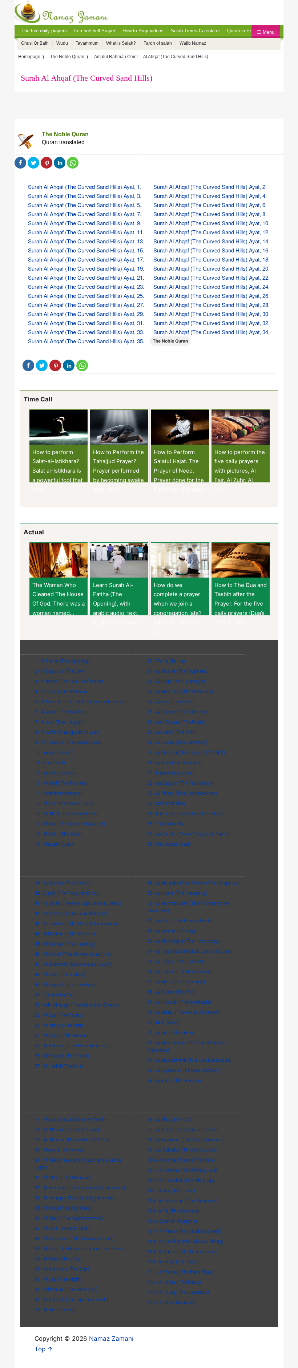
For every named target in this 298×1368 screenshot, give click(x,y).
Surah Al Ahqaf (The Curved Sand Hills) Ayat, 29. (86, 313)
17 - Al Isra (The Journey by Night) (70, 823)
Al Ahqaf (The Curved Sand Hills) (175, 56)
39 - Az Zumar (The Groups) (64, 883)
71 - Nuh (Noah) (163, 1022)
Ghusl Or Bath (35, 43)
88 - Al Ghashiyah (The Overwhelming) (74, 1238)
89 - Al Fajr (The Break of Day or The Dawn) (80, 1248)
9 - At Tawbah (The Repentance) (68, 742)
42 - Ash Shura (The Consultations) (71, 913)
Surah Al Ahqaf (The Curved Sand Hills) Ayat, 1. (84, 186)
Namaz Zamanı (111, 1338)
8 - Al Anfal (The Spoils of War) (67, 732)
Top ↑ (44, 1349)
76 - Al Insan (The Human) (174, 1080)
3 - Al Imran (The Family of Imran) (69, 681)
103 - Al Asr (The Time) (171, 1190)
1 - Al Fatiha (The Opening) (62, 661)
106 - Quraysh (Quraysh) (172, 1221)
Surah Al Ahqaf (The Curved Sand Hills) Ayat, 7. (84, 214)
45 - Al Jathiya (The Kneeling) (65, 944)
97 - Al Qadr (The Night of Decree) (182, 1129)
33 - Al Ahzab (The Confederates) (182, 793)
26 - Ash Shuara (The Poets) (176, 722)
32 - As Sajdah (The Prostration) (180, 783)
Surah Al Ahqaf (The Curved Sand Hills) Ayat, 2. (210, 186)
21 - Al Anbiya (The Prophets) (177, 671)
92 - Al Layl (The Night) (58, 1279)
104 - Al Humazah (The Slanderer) (182, 1200)
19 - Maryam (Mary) (54, 844)
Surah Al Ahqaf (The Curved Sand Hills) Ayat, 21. (86, 277)
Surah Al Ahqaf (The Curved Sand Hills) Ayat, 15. (86, 250)
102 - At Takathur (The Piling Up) (181, 1180)
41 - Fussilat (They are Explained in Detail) (78, 903)
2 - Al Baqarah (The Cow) (60, 671)
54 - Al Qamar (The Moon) (61, 1035)
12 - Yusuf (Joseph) (55, 773)
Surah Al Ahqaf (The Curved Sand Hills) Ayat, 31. (86, 323)
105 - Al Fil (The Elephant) (173, 1211)
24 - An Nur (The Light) (170, 701)
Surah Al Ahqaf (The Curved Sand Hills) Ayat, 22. (211, 277)
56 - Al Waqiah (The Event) (62, 1056)
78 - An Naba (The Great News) (67, 1129)
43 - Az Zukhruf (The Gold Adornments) (76, 923)
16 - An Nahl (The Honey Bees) (66, 813)
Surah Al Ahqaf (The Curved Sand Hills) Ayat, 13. (86, 241)
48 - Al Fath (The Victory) (60, 974)
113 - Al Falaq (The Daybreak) (178, 1292)
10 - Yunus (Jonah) (54, 752)
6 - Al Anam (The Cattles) (60, 712)
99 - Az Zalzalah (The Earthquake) (182, 1150)
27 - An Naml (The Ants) (172, 732)
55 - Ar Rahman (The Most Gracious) (72, 1045)
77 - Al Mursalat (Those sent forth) (70, 1119)
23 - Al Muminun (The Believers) (180, 691)
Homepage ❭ (31, 56)
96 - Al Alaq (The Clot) (170, 1119)
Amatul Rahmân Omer (116, 56)
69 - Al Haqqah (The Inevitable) (179, 1002)
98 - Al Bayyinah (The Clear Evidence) (185, 1139)
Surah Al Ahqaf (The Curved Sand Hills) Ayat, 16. (211, 250)
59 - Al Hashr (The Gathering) (177, 893)
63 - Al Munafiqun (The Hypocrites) (183, 941)
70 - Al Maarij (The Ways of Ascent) (184, 1012)
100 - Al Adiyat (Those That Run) (181, 1160)
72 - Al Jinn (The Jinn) (170, 1032)
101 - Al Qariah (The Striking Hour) (182, 1170)
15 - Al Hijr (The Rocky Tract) (64, 803)
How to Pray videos (143, 30)
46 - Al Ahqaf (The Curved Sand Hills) (73, 954)
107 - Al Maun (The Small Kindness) (184, 1231)
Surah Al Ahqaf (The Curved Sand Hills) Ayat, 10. (211, 223)
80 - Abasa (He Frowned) (60, 1150)
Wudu (62, 43)
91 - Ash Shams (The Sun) (62, 1269)
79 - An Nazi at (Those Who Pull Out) (72, 1139)
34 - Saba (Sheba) (166, 803)
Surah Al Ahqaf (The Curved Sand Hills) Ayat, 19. (86, 268)
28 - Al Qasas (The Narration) (177, 742)
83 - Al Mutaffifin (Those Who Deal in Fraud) (80, 1187)
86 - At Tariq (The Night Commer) (69, 1218)
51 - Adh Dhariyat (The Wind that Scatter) (77, 1005)
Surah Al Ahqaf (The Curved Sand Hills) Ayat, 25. (86, 295)
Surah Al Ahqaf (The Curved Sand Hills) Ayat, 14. (211, 241)
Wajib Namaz (193, 43)
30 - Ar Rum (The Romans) (174, 762)
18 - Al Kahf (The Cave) (58, 834)
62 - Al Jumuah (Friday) (171, 931)
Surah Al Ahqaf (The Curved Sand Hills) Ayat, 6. (210, 205)
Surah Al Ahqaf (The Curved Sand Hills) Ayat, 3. (84, 195)
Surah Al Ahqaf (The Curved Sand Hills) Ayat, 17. (86, 259)
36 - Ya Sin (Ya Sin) (166, 823)
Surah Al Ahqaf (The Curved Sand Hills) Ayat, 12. (211, 232)
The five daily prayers (44, 30)
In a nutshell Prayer (94, 30)
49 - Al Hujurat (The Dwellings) (66, 984)
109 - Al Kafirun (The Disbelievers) (182, 1251)
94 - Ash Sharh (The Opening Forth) (71, 1299)
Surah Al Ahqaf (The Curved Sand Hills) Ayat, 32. (211, 323)
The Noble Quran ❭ (69, 56)
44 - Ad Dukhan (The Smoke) (65, 933)
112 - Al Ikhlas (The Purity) (174, 1282)
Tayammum (87, 43)
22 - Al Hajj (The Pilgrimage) (176, 681)
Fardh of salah (158, 43)
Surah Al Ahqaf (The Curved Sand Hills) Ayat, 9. (84, 223)
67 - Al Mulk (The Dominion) (176, 981)
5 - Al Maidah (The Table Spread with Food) (80, 701)
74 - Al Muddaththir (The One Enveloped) (189, 1060)
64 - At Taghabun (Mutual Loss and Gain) (190, 951)
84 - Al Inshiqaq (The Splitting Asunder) (76, 1198)
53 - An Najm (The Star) (59, 1025)
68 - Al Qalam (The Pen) (171, 992)
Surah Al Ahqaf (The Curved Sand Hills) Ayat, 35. (86, 341)
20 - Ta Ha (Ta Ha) (166, 661)
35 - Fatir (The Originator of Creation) (185, 813)
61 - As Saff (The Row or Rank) (179, 920)
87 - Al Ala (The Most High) (62, 1228)
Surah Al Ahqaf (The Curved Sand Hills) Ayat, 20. (211, 268)
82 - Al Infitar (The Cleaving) (63, 1177)
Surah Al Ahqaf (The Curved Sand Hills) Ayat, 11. (86, 232)
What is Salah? (121, 43)
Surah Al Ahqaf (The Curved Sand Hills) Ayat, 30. (211, 313)
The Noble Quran (65, 134)
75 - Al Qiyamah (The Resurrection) (183, 1070)
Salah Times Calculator (195, 30)
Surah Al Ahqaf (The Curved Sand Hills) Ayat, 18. (211, 259)
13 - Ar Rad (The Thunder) (62, 783)
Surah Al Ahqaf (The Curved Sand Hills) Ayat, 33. (86, 332)
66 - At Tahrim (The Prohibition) (179, 971)
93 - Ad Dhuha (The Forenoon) (66, 1289)
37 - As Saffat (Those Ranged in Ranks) (188, 834)
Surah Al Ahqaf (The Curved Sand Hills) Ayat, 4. (210, 195)
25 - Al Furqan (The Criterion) (177, 712)
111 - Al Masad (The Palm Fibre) (180, 1272)
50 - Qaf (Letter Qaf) (55, 994)
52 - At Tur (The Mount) (59, 1015)
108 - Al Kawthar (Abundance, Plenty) (185, 1241)
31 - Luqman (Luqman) (170, 773)
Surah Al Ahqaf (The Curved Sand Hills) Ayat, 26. (211, 295)
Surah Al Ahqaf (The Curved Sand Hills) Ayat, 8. (210, 214)
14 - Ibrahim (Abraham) (58, 793)
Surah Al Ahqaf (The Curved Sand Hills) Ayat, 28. (211, 304)
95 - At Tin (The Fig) (55, 1309)
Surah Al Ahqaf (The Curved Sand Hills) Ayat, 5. (84, 205)
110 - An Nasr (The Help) (172, 1261)
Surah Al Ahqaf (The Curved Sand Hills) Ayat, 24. (211, 286)
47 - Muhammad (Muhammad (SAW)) (74, 964)
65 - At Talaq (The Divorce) (175, 961)
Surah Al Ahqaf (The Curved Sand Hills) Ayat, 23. (86, 286)
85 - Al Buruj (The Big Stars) (63, 1208)
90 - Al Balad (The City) (58, 1259)
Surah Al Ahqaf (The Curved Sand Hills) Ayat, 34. (211, 332)
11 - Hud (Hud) (50, 762)
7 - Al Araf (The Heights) (60, 722)
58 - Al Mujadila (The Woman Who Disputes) (193, 883)
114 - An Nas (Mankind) (171, 1302)
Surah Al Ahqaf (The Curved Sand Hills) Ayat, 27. (86, 304)
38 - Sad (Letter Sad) (169, 844)
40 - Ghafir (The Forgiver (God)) (67, 893)
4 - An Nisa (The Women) (61, 691)
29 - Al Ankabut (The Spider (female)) (186, 752)
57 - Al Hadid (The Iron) (59, 1066)
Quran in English (244, 30)
